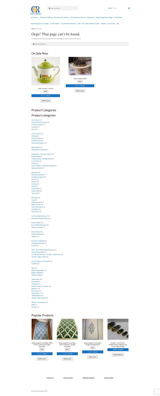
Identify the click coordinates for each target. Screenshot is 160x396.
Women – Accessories (108, 23)
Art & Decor (34, 17)
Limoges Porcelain (37, 177)
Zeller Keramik (36, 202)
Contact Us (50, 378)
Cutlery (33, 163)
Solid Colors (35, 211)
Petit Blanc (35, 209)
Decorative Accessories (39, 122)
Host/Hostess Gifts (37, 252)
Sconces (34, 245)
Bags (33, 304)
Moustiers (34, 197)
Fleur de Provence (37, 207)
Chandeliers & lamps (37, 243)
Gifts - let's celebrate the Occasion (42, 250)
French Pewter (55, 23)
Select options (118, 354)
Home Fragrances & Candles (40, 23)
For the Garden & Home (77, 17)
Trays (33, 200)
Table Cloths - (35, 293)
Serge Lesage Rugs (37, 270)
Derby (33, 186)
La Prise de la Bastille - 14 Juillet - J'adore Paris (46, 254)
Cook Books (35, 161)
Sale (117, 23)
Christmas (34, 284)
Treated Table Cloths (38, 298)
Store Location (109, 378)
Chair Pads (34, 281)
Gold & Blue (35, 188)
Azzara (33, 181)
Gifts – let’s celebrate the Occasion (88, 23)
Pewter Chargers (36, 234)
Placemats (34, 291)
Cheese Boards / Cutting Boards (41, 159)
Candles (34, 263)
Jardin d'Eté (35, 191)
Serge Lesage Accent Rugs (104, 17)
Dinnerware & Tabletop (61, 17)
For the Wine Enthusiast (68, 23)
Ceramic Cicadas (36, 124)
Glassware (34, 172)
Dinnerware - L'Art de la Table (40, 154)
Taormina (34, 193)
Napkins (34, 288)
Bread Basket (35, 156)
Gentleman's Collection (38, 149)
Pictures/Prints (36, 140)
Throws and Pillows (37, 143)
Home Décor (35, 232)
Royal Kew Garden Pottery (39, 218)
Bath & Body (118, 17)
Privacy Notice (68, 378)
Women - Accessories (38, 302)
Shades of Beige (36, 272)
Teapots (34, 236)
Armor (33, 179)
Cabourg (34, 184)
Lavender (34, 127)
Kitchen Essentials (37, 174)
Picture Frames (36, 138)
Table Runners (35, 295)
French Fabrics (36, 134)
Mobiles (34, 136)
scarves (33, 307)
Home (33, 28)
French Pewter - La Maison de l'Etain (43, 165)
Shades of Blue (36, 275)
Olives (33, 129)
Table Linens (91, 17)
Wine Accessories (37, 227)
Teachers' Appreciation (38, 257)
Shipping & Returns (89, 378)
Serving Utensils (36, 168)
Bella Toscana (35, 204)
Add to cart (45, 100)
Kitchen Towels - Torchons (39, 286)
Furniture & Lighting (46, 17)
